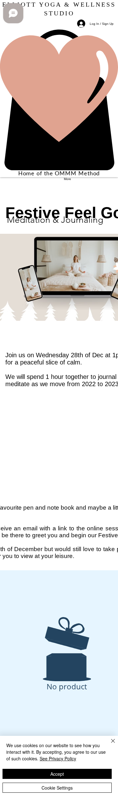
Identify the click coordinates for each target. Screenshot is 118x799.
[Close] (109, 744)
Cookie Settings (57, 788)
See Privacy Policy (58, 758)
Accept (57, 774)
